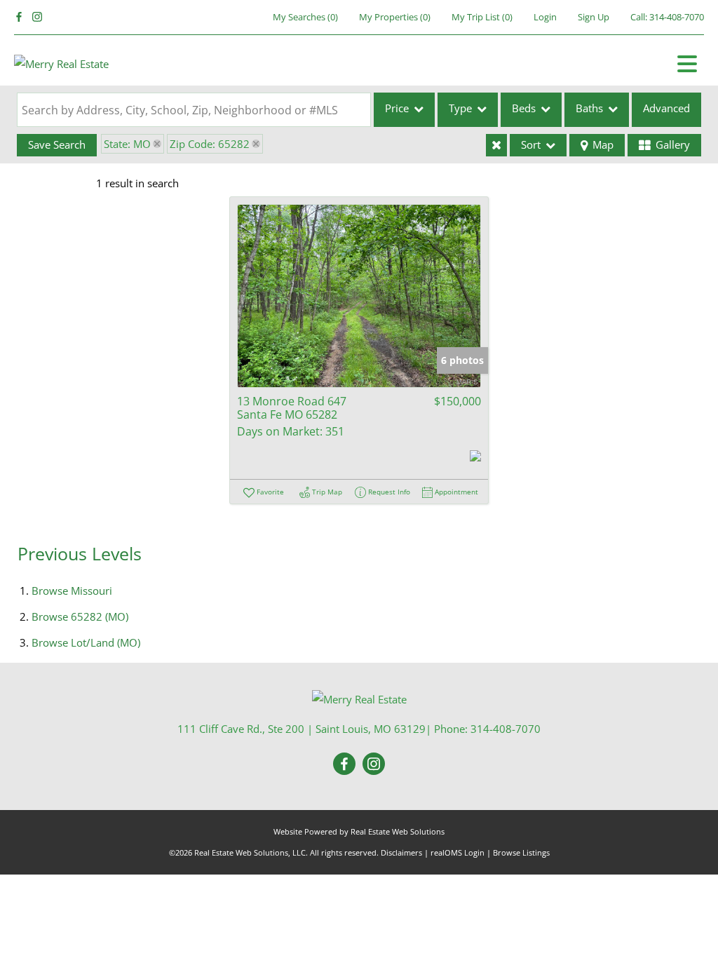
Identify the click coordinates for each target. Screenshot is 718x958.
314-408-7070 (676, 17)
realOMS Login (458, 852)
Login (545, 17)
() (305, 17)
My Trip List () (482, 17)
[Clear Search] (496, 145)
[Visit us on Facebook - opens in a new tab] (19, 17)
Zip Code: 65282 (210, 144)
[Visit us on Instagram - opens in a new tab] (37, 17)
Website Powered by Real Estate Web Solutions (359, 831)
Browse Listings (521, 852)
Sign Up (593, 17)
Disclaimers (401, 852)
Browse (72, 590)
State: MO (127, 144)
